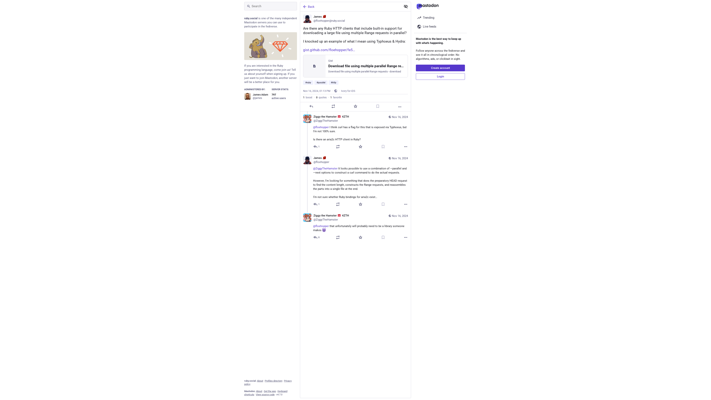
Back (311, 7)
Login (440, 76)
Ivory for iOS (348, 90)
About (260, 380)
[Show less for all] (406, 6)
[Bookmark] (377, 106)
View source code (265, 394)
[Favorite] (355, 106)
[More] (400, 107)
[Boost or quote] (333, 106)
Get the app (270, 391)
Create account (440, 68)
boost (307, 97)
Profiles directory (273, 380)
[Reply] (311, 106)
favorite (336, 97)
